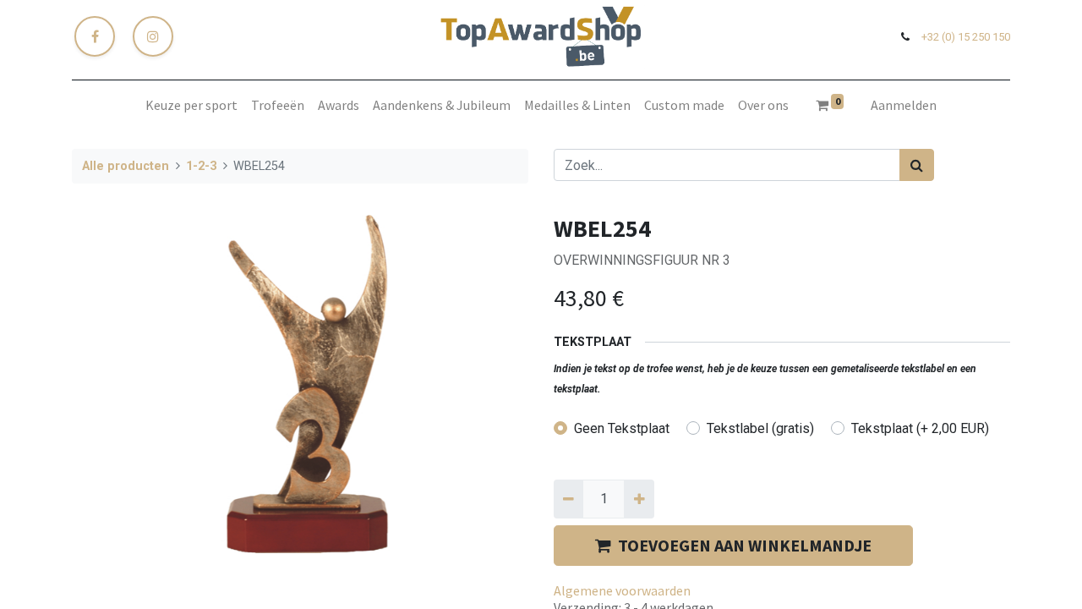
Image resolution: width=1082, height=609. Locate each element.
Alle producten (125, 166)
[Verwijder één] (568, 499)
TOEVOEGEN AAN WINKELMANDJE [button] (745, 545)
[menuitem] (191, 105)
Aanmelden (904, 104)
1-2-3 (201, 166)
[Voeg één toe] (638, 499)
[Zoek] (916, 165)
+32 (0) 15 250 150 (965, 36)
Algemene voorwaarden (622, 590)
